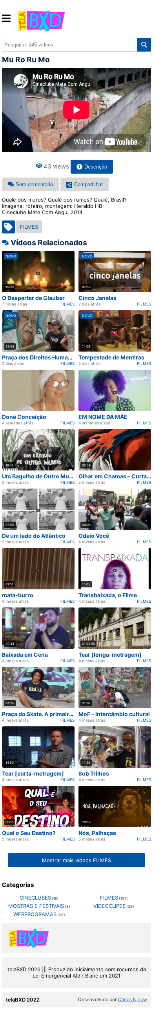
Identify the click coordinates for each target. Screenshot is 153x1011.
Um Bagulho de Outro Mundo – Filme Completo (64, 476)
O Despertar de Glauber (33, 297)
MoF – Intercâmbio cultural (114, 714)
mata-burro (17, 595)
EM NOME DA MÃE (103, 416)
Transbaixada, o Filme (107, 595)
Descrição (95, 167)
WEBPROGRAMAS (34, 914)
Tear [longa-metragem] (110, 654)
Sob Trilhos (93, 773)
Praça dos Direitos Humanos (40, 357)
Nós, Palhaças (97, 833)
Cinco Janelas (97, 297)
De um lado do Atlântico (34, 535)
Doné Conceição (24, 416)
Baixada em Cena (25, 654)
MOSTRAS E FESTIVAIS (36, 906)
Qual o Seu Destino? (29, 833)
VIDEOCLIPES (109, 906)
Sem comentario (34, 184)
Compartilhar (88, 184)
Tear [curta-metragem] (33, 773)
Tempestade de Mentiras (111, 357)
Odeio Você (93, 535)
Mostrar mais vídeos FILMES (76, 860)
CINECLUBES (35, 897)
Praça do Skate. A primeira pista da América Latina (69, 714)
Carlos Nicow (132, 999)
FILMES (29, 227)
